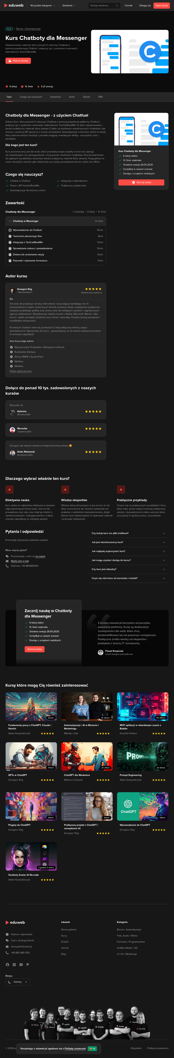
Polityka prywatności (158, 1048)
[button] (54, 5)
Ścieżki (64, 941)
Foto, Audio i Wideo (127, 935)
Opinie (86, 96)
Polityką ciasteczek (75, 1048)
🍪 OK (92, 1048)
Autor (72, 96)
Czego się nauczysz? (31, 96)
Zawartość (55, 96)
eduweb (65, 922)
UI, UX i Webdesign (127, 954)
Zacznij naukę (34, 649)
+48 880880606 (29, 565)
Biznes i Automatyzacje (28, 28)
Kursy (64, 935)
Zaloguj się (145, 5)
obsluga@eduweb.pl (21, 946)
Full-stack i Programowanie (131, 941)
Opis (9, 96)
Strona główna (68, 929)
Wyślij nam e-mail (20, 561)
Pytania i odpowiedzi (21, 934)
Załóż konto (161, 5)
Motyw (8, 975)
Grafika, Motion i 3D (127, 947)
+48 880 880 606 (20, 952)
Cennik (128, 5)
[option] (17, 990)
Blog (63, 954)
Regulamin (136, 1048)
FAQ (100, 96)
